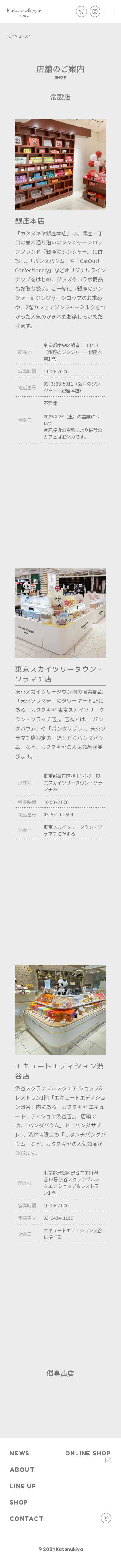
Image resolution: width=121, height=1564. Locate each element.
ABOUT (22, 1469)
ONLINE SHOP (88, 1453)
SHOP (19, 1502)
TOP (10, 36)
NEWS (20, 1453)
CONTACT (27, 1519)
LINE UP (23, 1486)
